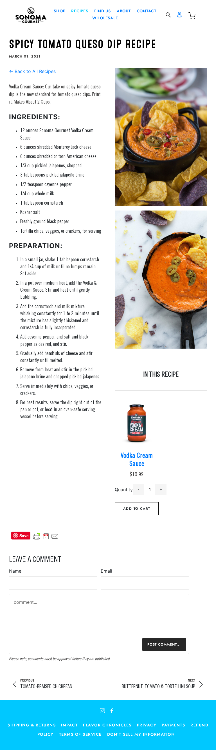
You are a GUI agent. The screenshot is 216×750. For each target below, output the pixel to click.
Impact (69, 725)
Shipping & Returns (32, 725)
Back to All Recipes (32, 71)
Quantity (124, 489)
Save (24, 535)
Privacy (147, 725)
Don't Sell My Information (141, 734)
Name (15, 571)
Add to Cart (136, 508)
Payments (173, 725)
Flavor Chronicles (107, 725)
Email (106, 571)
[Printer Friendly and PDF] (45, 536)
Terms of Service (80, 734)
